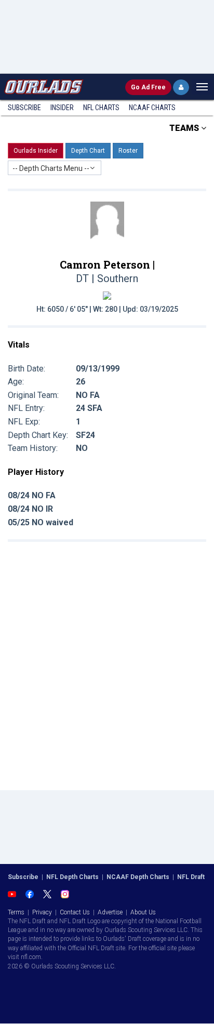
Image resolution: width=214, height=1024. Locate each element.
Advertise (110, 912)
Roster (128, 150)
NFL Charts (101, 107)
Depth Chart (88, 150)
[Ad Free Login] (181, 87)
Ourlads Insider (36, 150)
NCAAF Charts (152, 107)
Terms (16, 912)
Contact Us (75, 912)
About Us (143, 912)
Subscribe (24, 107)
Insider (62, 107)
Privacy (42, 912)
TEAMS (185, 128)
